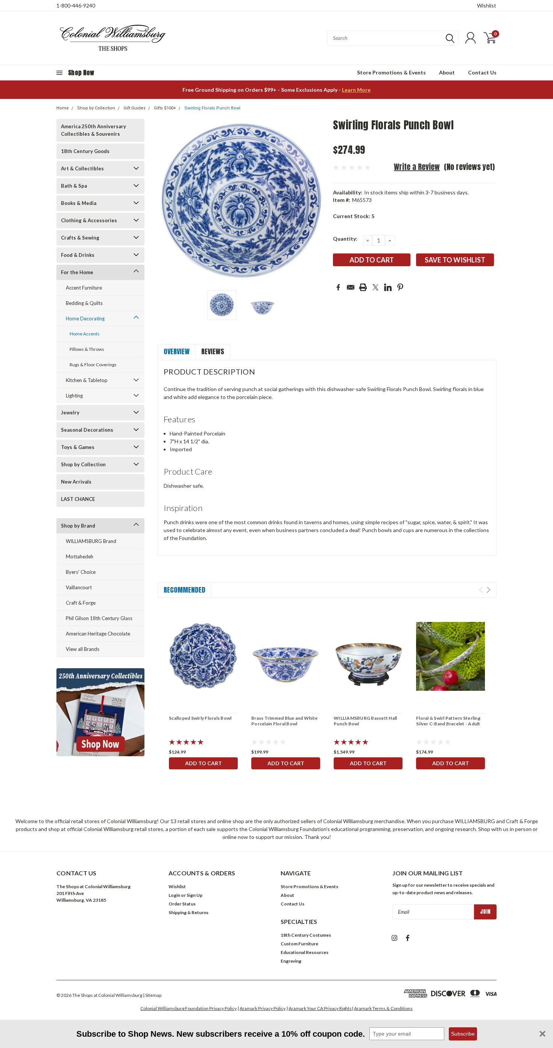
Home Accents (85, 334)
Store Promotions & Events (391, 72)
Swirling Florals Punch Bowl (212, 108)
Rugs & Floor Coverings (93, 364)
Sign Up (194, 895)
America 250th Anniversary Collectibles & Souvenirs (93, 130)
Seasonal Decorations (87, 430)
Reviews (212, 351)
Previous (167, 201)
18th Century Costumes (306, 935)
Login (174, 895)
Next (317, 201)
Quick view (203, 656)
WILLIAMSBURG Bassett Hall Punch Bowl (365, 720)
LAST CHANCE (78, 499)
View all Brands (82, 649)
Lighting (74, 396)
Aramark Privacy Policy (263, 1008)
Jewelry (70, 412)
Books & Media (78, 203)
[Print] (363, 287)
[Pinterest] (400, 287)
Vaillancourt (79, 587)
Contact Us (482, 72)
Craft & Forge (81, 603)
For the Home (77, 272)
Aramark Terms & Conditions (383, 1008)
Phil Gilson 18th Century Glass (99, 618)
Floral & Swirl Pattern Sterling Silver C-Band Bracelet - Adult (448, 720)
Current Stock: (353, 216)
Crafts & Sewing (80, 238)
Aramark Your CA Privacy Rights (320, 1008)
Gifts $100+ (165, 108)
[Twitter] (375, 287)
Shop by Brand (78, 526)
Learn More (356, 89)
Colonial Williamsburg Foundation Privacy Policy (188, 1008)
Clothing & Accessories (89, 220)
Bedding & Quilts (84, 303)
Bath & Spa (74, 186)
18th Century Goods (85, 151)
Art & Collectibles (82, 168)
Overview (177, 351)
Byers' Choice (81, 572)
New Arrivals (76, 482)
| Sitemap (152, 995)
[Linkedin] (388, 287)
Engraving (291, 961)
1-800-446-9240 (75, 5)
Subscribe (463, 1034)
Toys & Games (77, 447)
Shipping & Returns (188, 912)
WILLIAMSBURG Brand (91, 541)
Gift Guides (134, 108)
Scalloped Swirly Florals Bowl (200, 718)
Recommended (184, 590)
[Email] (350, 287)
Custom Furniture (299, 943)
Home (62, 108)
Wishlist (486, 5)
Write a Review (417, 167)
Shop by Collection (96, 108)
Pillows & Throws (87, 349)
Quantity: (345, 238)
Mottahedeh (79, 557)
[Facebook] (338, 287)
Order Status (182, 904)
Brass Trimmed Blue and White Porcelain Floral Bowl (284, 720)
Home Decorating (85, 318)
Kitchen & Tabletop (87, 380)
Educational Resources (304, 952)
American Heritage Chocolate (98, 634)
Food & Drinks (77, 255)
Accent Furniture (84, 288)
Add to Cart (203, 763)
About (447, 72)
